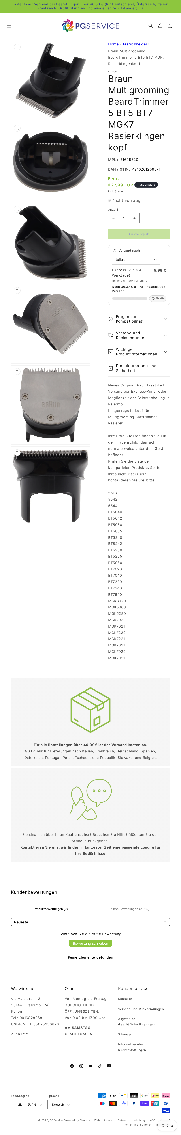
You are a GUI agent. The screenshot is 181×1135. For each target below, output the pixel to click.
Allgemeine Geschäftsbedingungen (136, 1021)
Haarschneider (134, 44)
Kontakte (125, 999)
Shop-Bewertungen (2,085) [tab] (130, 909)
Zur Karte (19, 1034)
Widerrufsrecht (103, 1120)
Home (113, 44)
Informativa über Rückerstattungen (132, 1046)
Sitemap (124, 1034)
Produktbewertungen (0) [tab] (51, 909)
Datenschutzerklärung (132, 1120)
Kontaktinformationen (137, 1124)
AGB (152, 1120)
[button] (9, 25)
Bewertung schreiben (90, 943)
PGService (56, 1120)
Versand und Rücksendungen (141, 1009)
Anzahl (113, 209)
